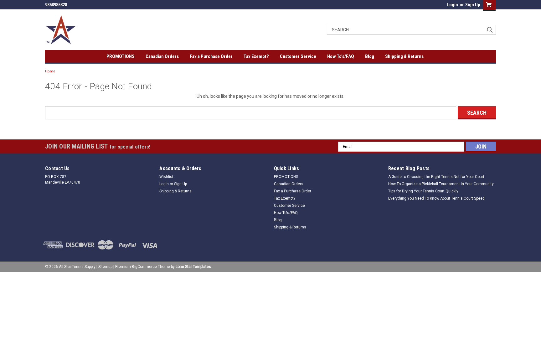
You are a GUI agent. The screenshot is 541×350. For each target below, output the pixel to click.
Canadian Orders (162, 56)
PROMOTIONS (120, 56)
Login (452, 4)
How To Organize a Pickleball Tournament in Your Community (441, 184)
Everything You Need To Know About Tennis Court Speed (436, 198)
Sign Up (472, 4)
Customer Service (298, 56)
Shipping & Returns (404, 56)
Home (50, 71)
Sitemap (105, 266)
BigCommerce (144, 266)
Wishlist (166, 177)
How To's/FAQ (340, 56)
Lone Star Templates (193, 266)
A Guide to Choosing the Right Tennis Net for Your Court (436, 177)
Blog (369, 56)
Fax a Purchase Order (211, 56)
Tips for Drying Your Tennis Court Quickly (423, 191)
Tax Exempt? (256, 56)
